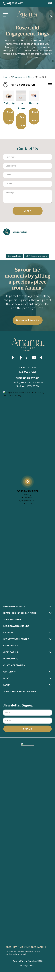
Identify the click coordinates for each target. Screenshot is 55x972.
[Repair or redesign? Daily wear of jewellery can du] (34, 248)
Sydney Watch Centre (16, 639)
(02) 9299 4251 (27, 371)
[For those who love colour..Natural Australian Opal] (8, 248)
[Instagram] (14, 358)
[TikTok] (41, 358)
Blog (6, 678)
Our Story (9, 671)
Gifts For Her (11, 645)
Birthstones (10, 658)
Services (8, 632)
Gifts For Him (11, 652)
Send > (27, 211)
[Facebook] (21, 358)
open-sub (49, 606)
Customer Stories (14, 665)
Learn (6, 685)
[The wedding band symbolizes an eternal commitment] (34, 239)
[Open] (50, 84)
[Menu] (5, 15)
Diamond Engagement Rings (19, 613)
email (50, 3)
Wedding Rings (12, 619)
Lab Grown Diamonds (16, 626)
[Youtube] (34, 358)
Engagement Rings (23, 77)
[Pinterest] (27, 358)
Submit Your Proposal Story (20, 691)
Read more (10, 116)
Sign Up (27, 729)
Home (6, 77)
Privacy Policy (27, 965)
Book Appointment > (27, 320)
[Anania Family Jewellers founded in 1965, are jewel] (8, 239)
